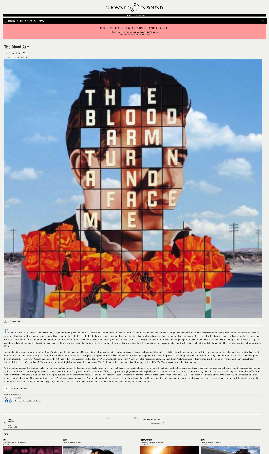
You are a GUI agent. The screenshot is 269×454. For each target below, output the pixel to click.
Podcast (42, 21)
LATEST (5, 434)
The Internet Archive (144, 34)
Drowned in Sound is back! (72, 443)
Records (11, 21)
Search (262, 21)
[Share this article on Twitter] (10, 401)
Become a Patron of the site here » (28, 400)
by (12, 321)
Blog (35, 21)
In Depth (19, 21)
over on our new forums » (146, 31)
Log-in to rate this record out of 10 (12, 394)
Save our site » (134, 15)
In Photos (28, 21)
